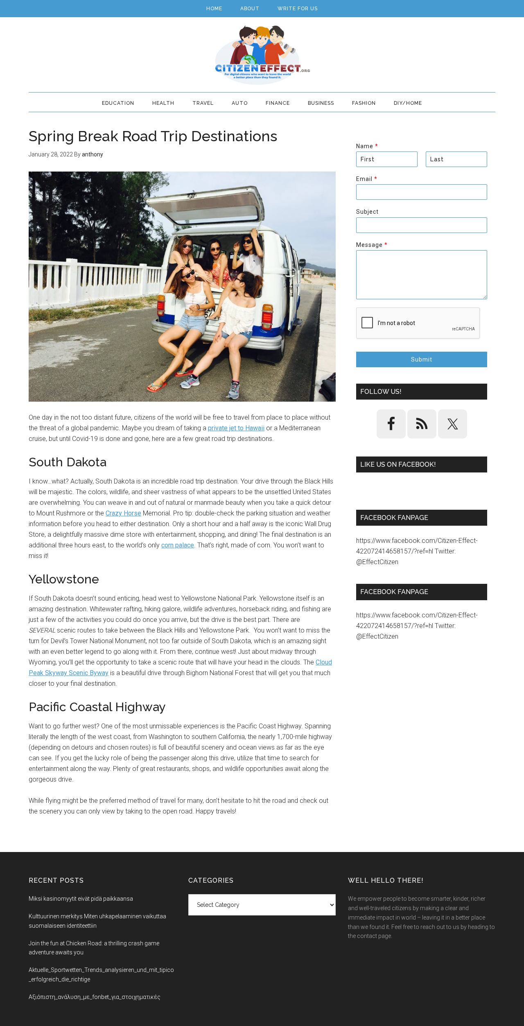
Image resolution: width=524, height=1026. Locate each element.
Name (367, 146)
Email (366, 179)
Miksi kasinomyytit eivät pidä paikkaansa (81, 898)
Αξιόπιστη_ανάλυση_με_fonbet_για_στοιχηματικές (94, 997)
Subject (367, 211)
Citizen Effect (262, 55)
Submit (421, 359)
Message (371, 245)
